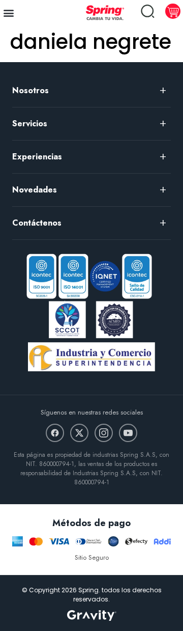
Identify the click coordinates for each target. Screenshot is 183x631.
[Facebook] (55, 433)
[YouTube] (128, 433)
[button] (8, 12)
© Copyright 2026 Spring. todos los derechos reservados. (92, 594)
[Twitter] (79, 433)
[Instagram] (104, 433)
